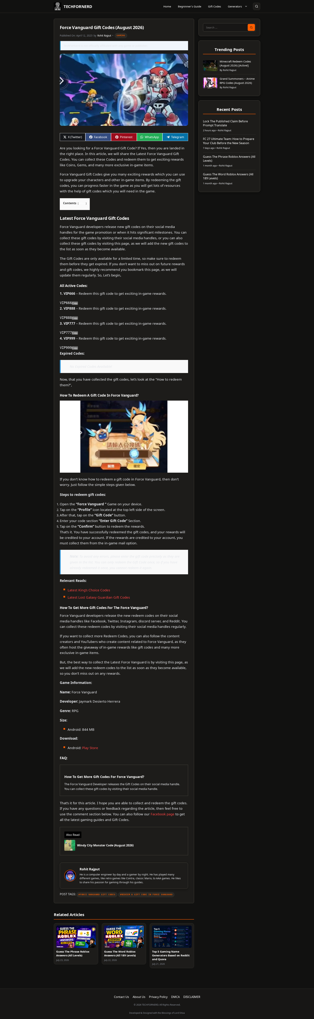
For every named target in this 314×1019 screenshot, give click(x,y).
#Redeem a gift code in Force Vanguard (146, 894)
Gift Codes (214, 6)
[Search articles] (256, 6)
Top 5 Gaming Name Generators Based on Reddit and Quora (171, 955)
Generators (235, 6)
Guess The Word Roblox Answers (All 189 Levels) (120, 953)
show (82, 203)
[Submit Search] (251, 27)
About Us (139, 997)
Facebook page (162, 814)
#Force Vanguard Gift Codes (96, 894)
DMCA (175, 997)
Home (167, 6)
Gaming (121, 35)
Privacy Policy (158, 997)
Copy (75, 303)
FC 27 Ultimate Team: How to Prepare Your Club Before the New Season (228, 141)
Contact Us (121, 997)
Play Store (90, 747)
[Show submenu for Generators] (246, 6)
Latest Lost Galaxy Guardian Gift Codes (99, 597)
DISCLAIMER (191, 997)
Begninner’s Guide (189, 6)
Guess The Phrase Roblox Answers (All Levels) (72, 953)
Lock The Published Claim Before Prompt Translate (225, 123)
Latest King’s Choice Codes (89, 590)
